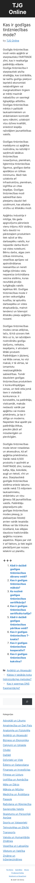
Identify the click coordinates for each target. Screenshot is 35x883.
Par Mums (9, 870)
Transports (9, 832)
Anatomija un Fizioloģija (16, 730)
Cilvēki (7, 750)
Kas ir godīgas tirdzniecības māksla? (18, 584)
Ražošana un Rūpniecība (17, 804)
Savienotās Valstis (13, 809)
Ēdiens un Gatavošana (16, 764)
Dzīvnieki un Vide (13, 759)
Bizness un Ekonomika (16, 740)
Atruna (26, 870)
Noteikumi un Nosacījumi (17, 876)
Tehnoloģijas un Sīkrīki (16, 827)
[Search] (27, 701)
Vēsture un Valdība (14, 850)
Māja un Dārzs (11, 784)
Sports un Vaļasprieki (15, 822)
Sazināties (18, 870)
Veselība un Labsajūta (15, 845)
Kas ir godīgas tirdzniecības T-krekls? (19, 635)
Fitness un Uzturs (13, 774)
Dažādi (7, 754)
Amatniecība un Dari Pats (17, 725)
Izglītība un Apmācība (15, 779)
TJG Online (17, 8)
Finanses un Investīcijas (16, 769)
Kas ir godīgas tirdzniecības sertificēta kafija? (20, 610)
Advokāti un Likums (14, 720)
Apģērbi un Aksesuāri (19, 670)
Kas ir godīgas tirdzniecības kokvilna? (18, 658)
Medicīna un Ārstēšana (16, 794)
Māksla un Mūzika (13, 789)
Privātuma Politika (17, 873)
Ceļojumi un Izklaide (14, 745)
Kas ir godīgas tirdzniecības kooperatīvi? (18, 646)
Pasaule (7, 799)
